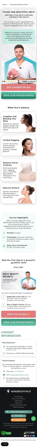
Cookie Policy (19, 400)
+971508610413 (19, 371)
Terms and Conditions (18, 398)
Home (4, 4)
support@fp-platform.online (20, 375)
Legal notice (18, 403)
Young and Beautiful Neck (19, 4)
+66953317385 (11, 350)
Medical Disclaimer (18, 407)
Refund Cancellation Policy (19, 405)
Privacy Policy (18, 396)
